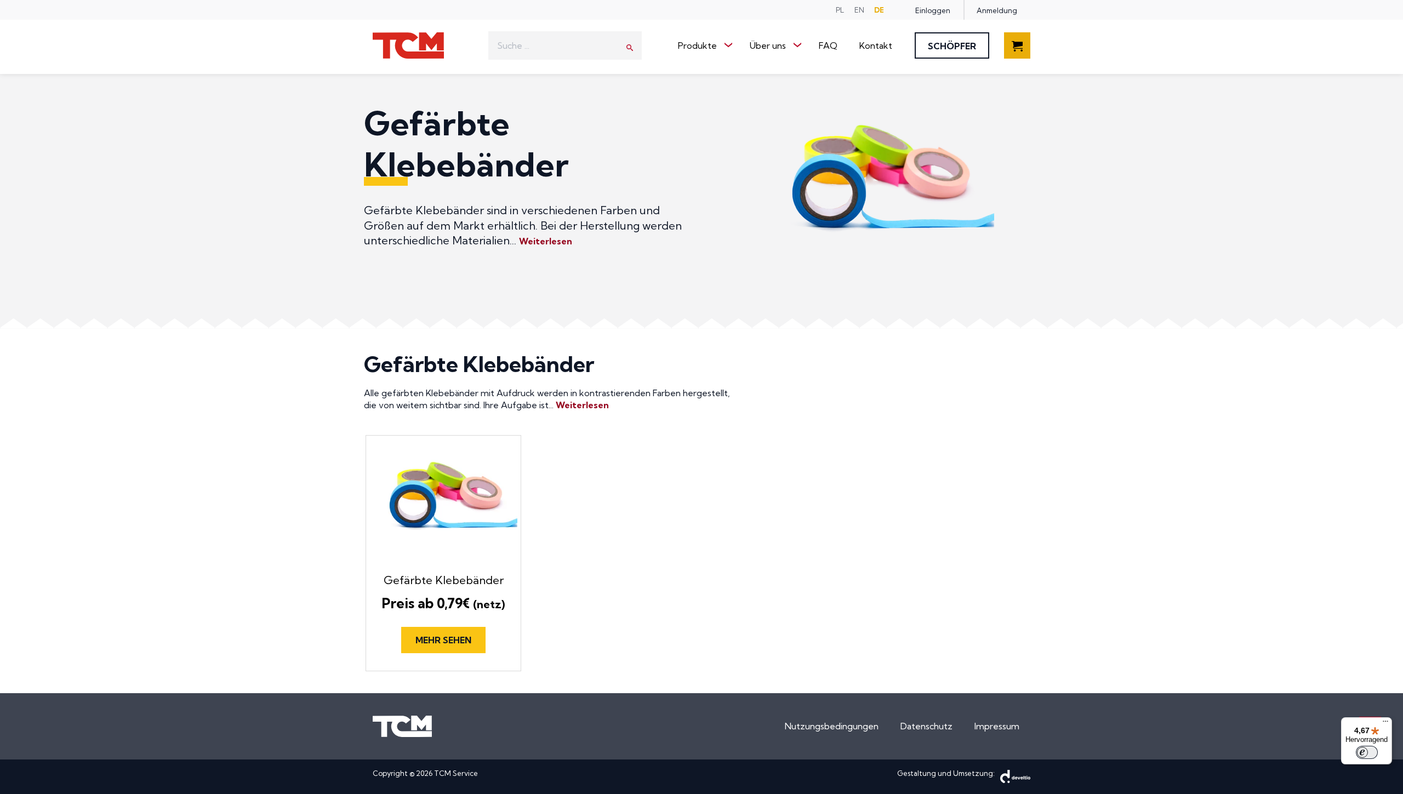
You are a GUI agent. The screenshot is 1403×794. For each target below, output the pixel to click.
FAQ (828, 45)
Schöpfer (952, 46)
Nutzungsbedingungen (832, 726)
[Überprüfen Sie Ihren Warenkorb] (1017, 52)
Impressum (996, 726)
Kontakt (875, 45)
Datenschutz (926, 726)
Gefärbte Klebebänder (444, 580)
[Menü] (1385, 723)
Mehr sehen (443, 640)
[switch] (1367, 752)
